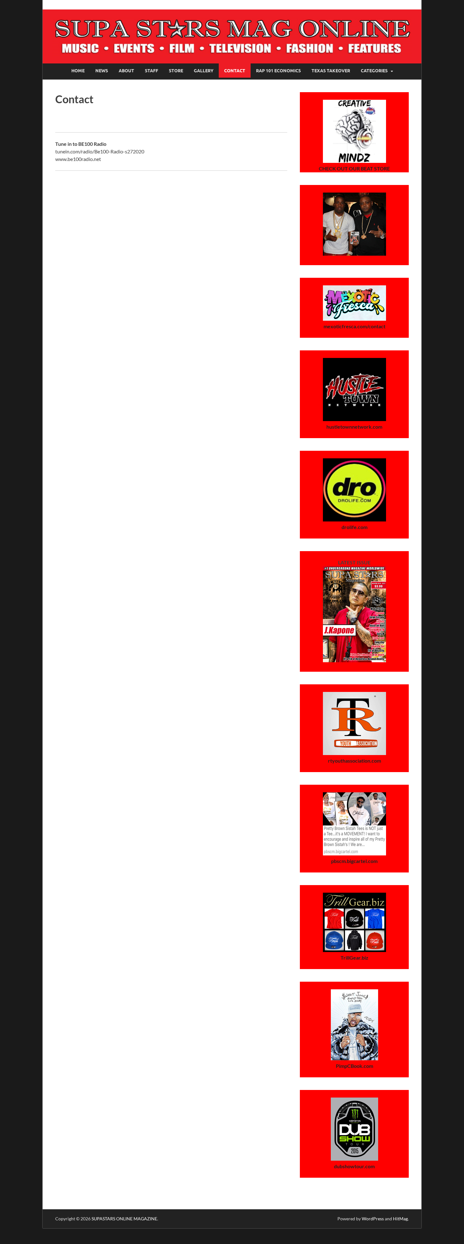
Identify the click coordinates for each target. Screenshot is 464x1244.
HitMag (400, 1218)
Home (78, 70)
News (101, 70)
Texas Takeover (331, 70)
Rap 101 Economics (278, 70)
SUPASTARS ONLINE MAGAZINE (124, 1218)
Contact (234, 70)
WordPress (373, 1218)
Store (176, 70)
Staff (151, 70)
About (126, 70)
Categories (374, 70)
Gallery (203, 70)
